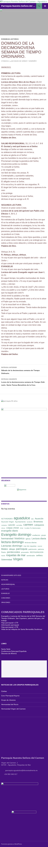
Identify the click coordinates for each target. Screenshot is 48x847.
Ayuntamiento (20, 522)
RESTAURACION (36, 552)
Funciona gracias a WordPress (11, 844)
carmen (28, 524)
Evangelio (5, 39)
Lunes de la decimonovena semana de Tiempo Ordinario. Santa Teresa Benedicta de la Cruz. (23, 382)
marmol (40, 546)
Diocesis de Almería (9, 653)
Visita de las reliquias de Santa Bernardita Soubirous (21, 629)
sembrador (31, 555)
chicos (3, 528)
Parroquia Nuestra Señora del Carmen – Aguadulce (18, 6)
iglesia (28, 539)
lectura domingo (12, 542)
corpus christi (12, 528)
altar (32, 519)
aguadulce (22, 518)
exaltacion (36, 535)
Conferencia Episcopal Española (13, 651)
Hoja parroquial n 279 (9, 623)
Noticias (4, 580)
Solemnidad (6, 559)
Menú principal (45, 6)
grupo (43, 535)
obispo (12, 549)
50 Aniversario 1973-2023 (11, 575)
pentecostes (13, 552)
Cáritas (4, 691)
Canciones (5, 598)
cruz (21, 528)
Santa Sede (5, 649)
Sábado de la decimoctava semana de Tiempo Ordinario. (20, 370)
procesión (25, 552)
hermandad (7, 538)
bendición (29, 522)
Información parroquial (10, 625)
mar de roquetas (30, 546)
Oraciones (5, 602)
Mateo (4, 549)
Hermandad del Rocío (9, 704)
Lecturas (14, 39)
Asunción (39, 518)
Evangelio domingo (16, 534)
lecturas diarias (31, 542)
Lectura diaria (39, 538)
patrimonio (32, 549)
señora (39, 555)
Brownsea (38, 522)
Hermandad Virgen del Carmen (13, 709)
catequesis (39, 525)
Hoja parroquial (8, 584)
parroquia (21, 548)
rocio (3, 555)
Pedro (3, 552)
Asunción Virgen (7, 522)
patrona (41, 549)
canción (11, 525)
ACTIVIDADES (7, 519)
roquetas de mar (15, 555)
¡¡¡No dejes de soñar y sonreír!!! (23, 61)
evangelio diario (9, 530)
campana (4, 525)
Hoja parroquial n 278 (9, 627)
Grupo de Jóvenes (8, 700)
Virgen (18, 559)
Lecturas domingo (11, 545)
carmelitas (19, 525)
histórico (19, 538)
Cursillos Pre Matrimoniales (32, 528)
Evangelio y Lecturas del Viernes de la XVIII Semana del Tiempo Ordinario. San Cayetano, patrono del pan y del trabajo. (23, 618)
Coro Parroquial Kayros (10, 696)
